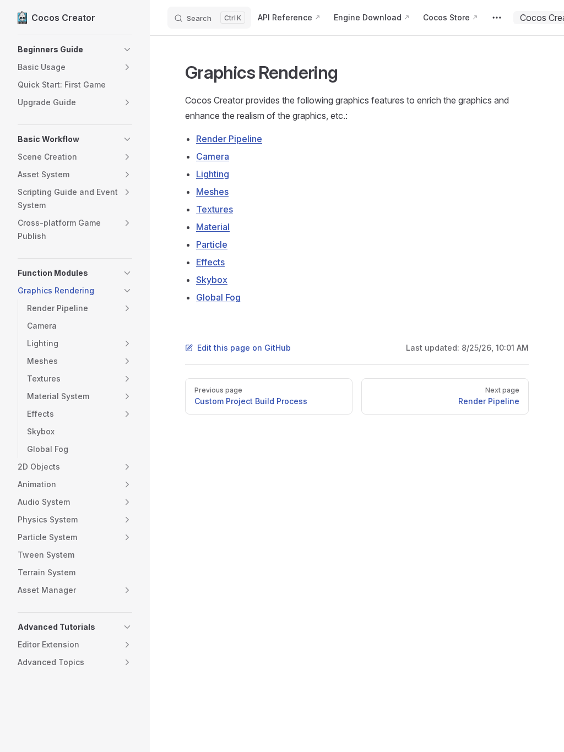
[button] (75, 49)
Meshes (212, 191)
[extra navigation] (497, 17)
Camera (212, 156)
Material (213, 226)
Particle (211, 244)
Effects (210, 262)
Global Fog (218, 297)
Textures (214, 209)
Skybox (211, 279)
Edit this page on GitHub (244, 347)
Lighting (212, 173)
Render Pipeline (229, 138)
